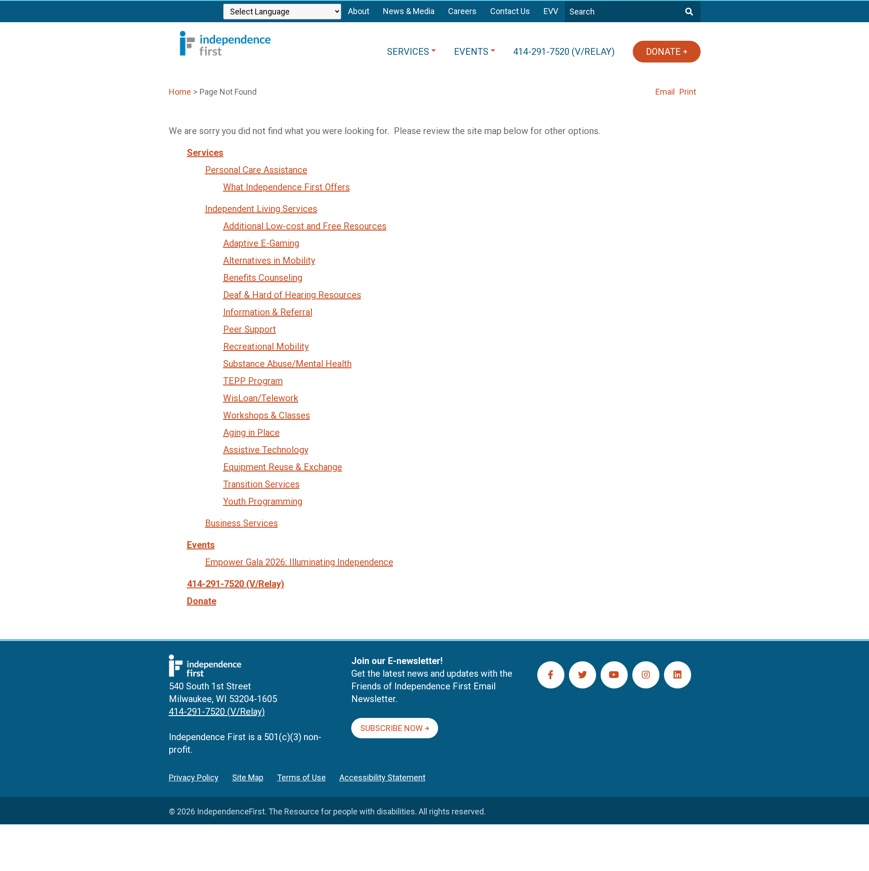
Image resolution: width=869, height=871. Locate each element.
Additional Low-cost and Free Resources (305, 226)
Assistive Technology (265, 449)
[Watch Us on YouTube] (614, 674)
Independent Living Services (261, 208)
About (358, 11)
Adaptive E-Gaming (261, 243)
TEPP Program (253, 380)
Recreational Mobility (266, 346)
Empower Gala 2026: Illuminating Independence (299, 562)
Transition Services (261, 484)
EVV (551, 11)
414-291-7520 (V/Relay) (235, 583)
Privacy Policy (194, 777)
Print (687, 91)
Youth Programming (262, 501)
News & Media (408, 11)
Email (665, 91)
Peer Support (249, 329)
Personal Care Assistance (256, 169)
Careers (462, 11)
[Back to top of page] (850, 849)
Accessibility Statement (382, 777)
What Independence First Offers (286, 187)
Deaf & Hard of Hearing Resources (292, 294)
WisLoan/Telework (260, 398)
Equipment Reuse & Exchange (282, 467)
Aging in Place (251, 432)
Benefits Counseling (262, 277)
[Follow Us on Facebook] (550, 674)
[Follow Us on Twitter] (582, 674)
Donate (201, 601)
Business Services (241, 523)
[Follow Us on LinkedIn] (677, 674)
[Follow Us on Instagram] (645, 674)
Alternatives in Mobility (269, 260)
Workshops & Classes (266, 415)
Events (201, 544)
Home (180, 91)
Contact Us (510, 11)
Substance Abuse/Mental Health (287, 363)
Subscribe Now (391, 728)
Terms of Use (301, 777)
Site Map (247, 777)
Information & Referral (267, 312)
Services (205, 152)
